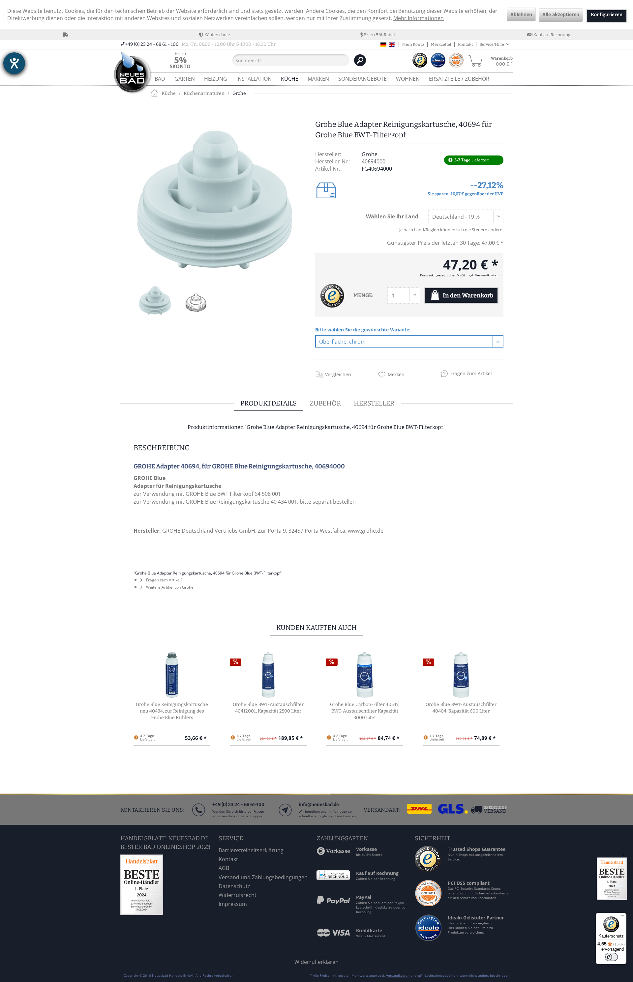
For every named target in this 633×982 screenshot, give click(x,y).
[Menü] (622, 917)
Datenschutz (234, 886)
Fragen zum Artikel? (163, 580)
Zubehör (325, 403)
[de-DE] (383, 44)
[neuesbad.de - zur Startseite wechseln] (131, 73)
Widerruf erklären (316, 962)
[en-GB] (392, 44)
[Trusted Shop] (428, 869)
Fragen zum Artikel (471, 373)
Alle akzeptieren (560, 14)
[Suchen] (360, 60)
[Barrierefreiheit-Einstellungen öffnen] (14, 63)
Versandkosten (397, 975)
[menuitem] (180, 60)
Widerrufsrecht (237, 895)
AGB (224, 868)
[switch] (611, 957)
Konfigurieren (606, 14)
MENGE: (363, 295)
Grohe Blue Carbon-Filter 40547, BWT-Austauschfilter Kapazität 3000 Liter (364, 711)
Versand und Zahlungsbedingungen (263, 877)
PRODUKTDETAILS (268, 403)
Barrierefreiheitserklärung (251, 850)
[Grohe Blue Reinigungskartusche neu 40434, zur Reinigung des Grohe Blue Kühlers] (172, 675)
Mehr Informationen (418, 18)
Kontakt (465, 44)
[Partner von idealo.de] (429, 940)
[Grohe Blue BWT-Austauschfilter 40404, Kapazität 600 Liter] (461, 675)
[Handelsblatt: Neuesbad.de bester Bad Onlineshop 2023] (167, 885)
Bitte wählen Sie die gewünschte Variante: (362, 329)
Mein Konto (413, 44)
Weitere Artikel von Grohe (169, 587)
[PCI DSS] (429, 904)
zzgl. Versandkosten (482, 275)
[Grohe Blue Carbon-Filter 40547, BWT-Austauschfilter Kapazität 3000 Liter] (364, 675)
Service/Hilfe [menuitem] (492, 44)
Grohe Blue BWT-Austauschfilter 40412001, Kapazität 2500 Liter (268, 708)
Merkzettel (441, 44)
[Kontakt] (284, 816)
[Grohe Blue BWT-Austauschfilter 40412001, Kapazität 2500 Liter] (268, 675)
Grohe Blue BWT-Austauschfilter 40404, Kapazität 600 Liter (461, 708)
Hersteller (374, 403)
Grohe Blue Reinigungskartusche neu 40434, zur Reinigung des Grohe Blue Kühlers (172, 711)
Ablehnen (521, 14)
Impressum (233, 904)
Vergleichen (338, 374)
